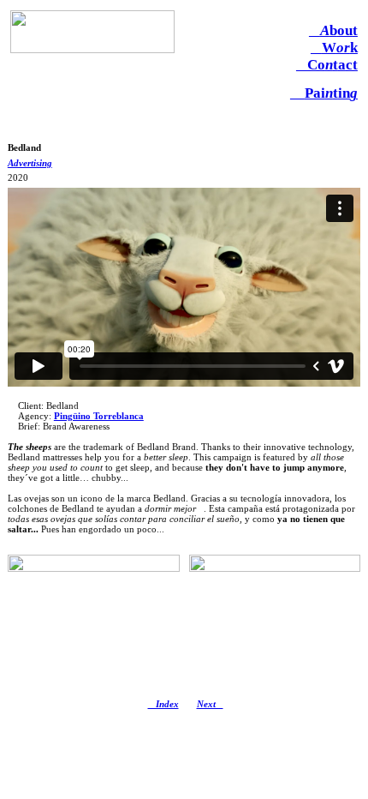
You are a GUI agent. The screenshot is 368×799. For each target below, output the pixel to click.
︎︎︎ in (324, 93)
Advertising (30, 163)
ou (333, 30)
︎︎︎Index (163, 704)
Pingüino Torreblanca (99, 416)
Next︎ (210, 704)
